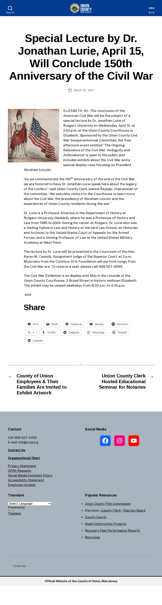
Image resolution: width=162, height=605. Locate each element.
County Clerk (111, 510)
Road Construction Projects (105, 524)
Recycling (92, 537)
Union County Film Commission (108, 504)
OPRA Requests (19, 471)
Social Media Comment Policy (30, 475)
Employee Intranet (22, 485)
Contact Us (16, 450)
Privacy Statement (22, 466)
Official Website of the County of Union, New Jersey (81, 581)
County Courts (95, 517)
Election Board (134, 510)
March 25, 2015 (84, 90)
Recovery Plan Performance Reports (112, 531)
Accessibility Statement (26, 480)
